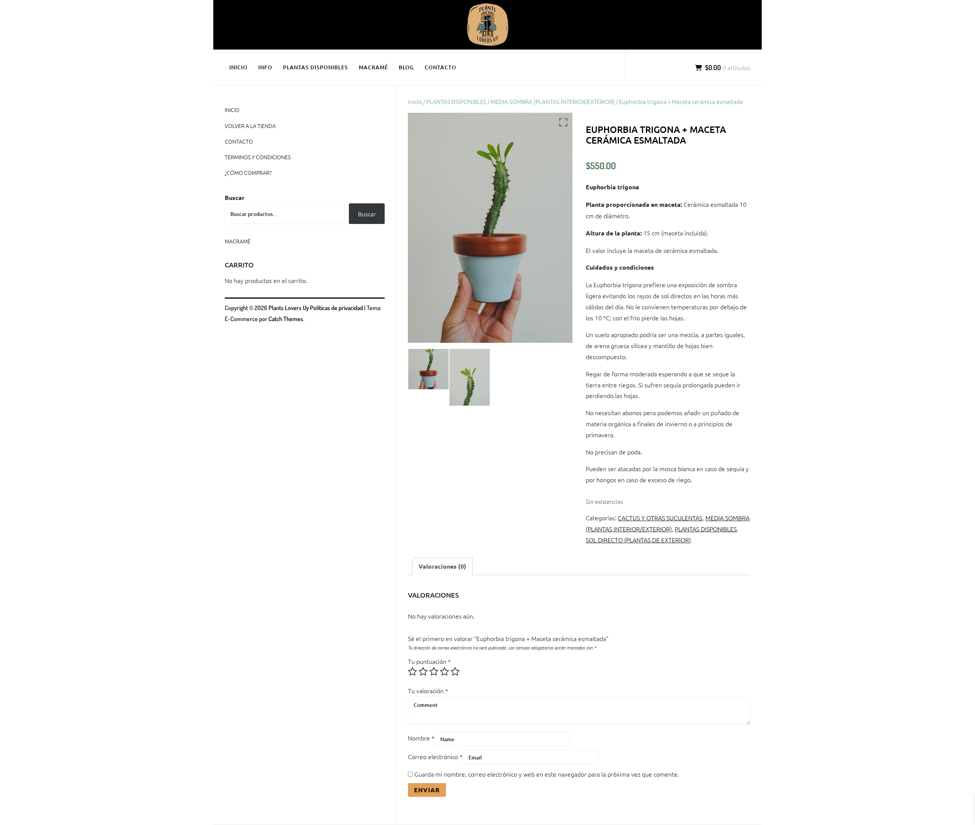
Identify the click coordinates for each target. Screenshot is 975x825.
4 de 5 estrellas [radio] (444, 671)
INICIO (238, 67)
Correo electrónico (435, 756)
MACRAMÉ (373, 67)
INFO (265, 67)
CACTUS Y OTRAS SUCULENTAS (660, 517)
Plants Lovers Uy (289, 308)
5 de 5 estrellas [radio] (455, 671)
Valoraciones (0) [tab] (442, 566)
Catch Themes (286, 319)
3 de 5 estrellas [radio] (433, 671)
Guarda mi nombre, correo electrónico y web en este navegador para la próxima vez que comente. (546, 774)
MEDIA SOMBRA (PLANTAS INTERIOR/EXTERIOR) (553, 102)
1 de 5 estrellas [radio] (412, 671)
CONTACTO (440, 67)
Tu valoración (428, 690)
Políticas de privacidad (336, 308)
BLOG (406, 67)
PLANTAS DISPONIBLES (315, 67)
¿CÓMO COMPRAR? (248, 172)
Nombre (421, 738)
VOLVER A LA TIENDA (250, 126)
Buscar (235, 197)
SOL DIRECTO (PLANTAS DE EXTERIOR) (638, 540)
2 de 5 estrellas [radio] (423, 671)
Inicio (415, 102)
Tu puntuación (429, 661)
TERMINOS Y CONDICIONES (258, 157)
